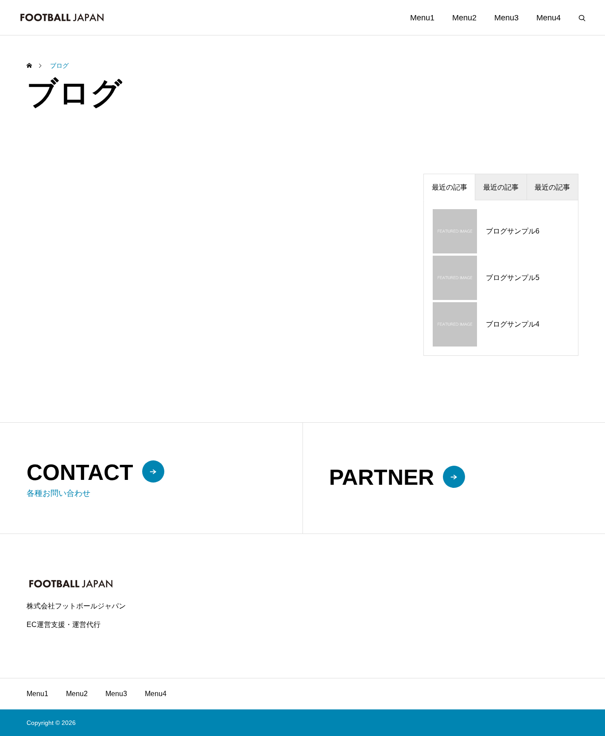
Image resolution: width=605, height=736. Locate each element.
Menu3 (506, 17)
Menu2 (464, 17)
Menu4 (548, 17)
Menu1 (422, 17)
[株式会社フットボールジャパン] (62, 17)
